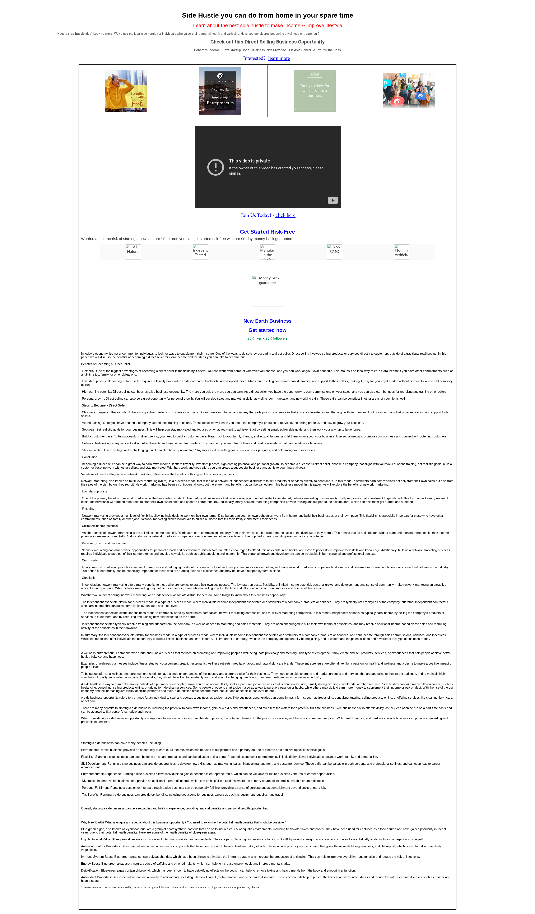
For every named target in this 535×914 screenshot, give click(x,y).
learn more (279, 58)
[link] (254, 338)
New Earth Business (267, 321)
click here (285, 215)
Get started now (267, 330)
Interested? (254, 58)
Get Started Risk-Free (267, 232)
